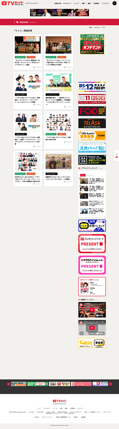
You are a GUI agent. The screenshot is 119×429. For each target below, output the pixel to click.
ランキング (105, 3)
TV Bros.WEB (40, 412)
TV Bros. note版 (50, 412)
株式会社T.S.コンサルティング (53, 413)
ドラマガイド (66, 3)
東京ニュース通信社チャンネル (92, 412)
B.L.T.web (31, 412)
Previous (8, 384)
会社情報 (83, 417)
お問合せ (76, 417)
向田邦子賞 (57, 3)
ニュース (76, 3)
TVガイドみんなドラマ (76, 412)
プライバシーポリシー (47, 417)
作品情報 (96, 3)
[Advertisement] (92, 68)
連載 (89, 3)
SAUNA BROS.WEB (62, 412)
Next (110, 384)
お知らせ (37, 417)
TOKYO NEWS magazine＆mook (17, 412)
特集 (83, 3)
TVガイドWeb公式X (69, 413)
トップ (39, 408)
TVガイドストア (107, 412)
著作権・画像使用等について (63, 417)
